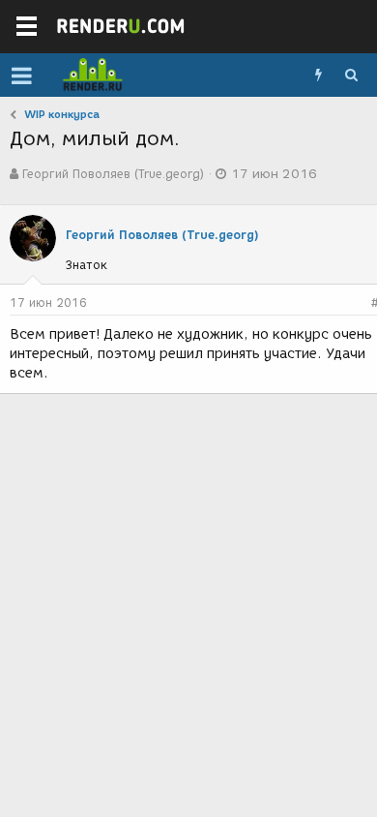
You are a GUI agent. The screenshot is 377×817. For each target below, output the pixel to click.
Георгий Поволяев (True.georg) (113, 173)
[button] (22, 75)
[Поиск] (350, 75)
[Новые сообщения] (318, 75)
